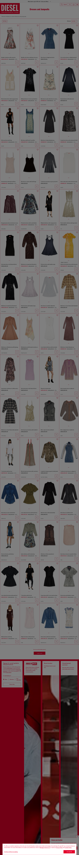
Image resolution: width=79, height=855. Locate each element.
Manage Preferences (45, 847)
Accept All (69, 851)
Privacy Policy (59, 847)
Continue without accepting (11, 851)
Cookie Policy (68, 847)
